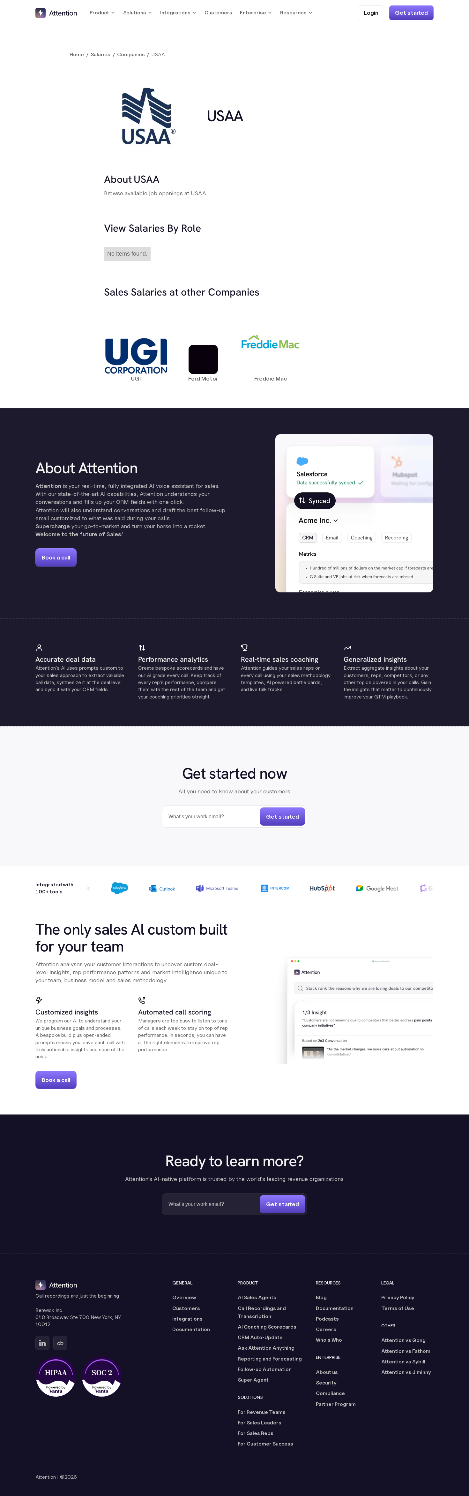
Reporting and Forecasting (270, 1359)
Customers (218, 13)
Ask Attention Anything (266, 1348)
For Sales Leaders (259, 1423)
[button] (102, 13)
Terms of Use (397, 1308)
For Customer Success (265, 1444)
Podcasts (327, 1319)
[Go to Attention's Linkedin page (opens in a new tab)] (42, 1343)
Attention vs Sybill (403, 1362)
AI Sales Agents (257, 1297)
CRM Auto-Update (260, 1337)
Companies (131, 54)
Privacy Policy (397, 1297)
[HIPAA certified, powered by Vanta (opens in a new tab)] (55, 1376)
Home (77, 54)
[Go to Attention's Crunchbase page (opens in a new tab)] (60, 1343)
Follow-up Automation (265, 1369)
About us (327, 1372)
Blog (321, 1297)
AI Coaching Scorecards (267, 1327)
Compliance (330, 1393)
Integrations (187, 1319)
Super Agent (253, 1380)
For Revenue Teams (262, 1412)
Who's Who (329, 1340)
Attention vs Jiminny (406, 1372)
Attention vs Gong (403, 1340)
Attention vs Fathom (405, 1351)
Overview (184, 1297)
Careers (326, 1329)
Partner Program (336, 1404)
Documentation (191, 1329)
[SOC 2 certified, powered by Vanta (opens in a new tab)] (101, 1376)
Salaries (100, 54)
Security (326, 1383)
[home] (56, 13)
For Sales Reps (255, 1433)
